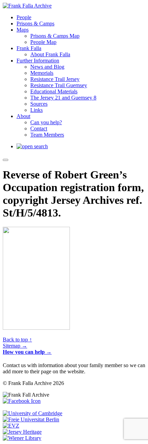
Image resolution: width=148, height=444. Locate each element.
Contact (38, 128)
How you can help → (27, 352)
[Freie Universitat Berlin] (31, 419)
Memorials (41, 73)
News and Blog (47, 67)
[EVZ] (11, 426)
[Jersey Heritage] (22, 432)
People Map (43, 42)
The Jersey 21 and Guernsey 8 (63, 98)
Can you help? (46, 122)
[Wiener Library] (22, 438)
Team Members (47, 135)
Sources (38, 104)
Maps (23, 30)
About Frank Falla (50, 54)
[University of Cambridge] (32, 413)
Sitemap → (15, 346)
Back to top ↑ (17, 339)
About (23, 116)
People (24, 17)
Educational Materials (53, 91)
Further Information (38, 60)
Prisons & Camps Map (55, 36)
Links (36, 110)
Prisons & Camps (35, 23)
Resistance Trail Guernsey (58, 85)
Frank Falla (29, 48)
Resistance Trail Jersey (55, 79)
